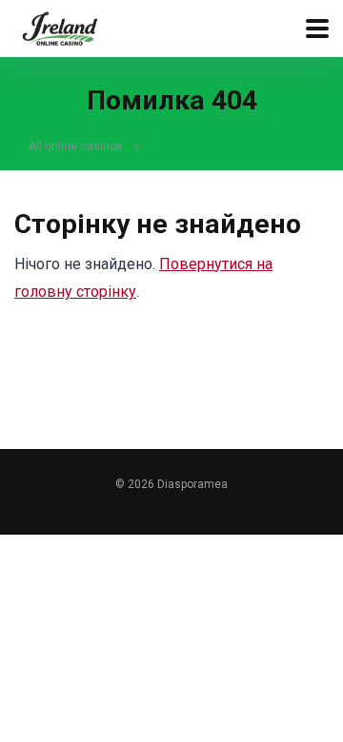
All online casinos (76, 146)
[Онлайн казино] (59, 26)
